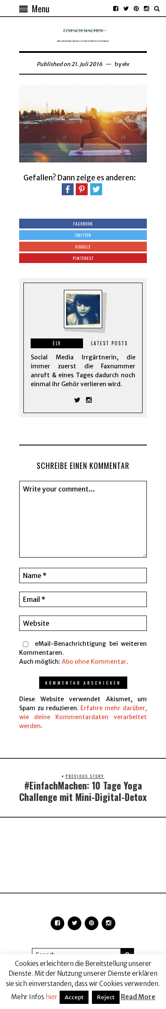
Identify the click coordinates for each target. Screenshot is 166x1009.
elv (125, 64)
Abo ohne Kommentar (94, 661)
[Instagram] (146, 8)
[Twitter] (126, 8)
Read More (138, 997)
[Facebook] (116, 8)
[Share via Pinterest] (82, 189)
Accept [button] (74, 997)
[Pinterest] (136, 8)
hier (51, 997)
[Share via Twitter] (96, 189)
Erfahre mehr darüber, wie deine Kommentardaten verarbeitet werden (83, 717)
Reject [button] (105, 997)
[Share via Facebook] (68, 189)
